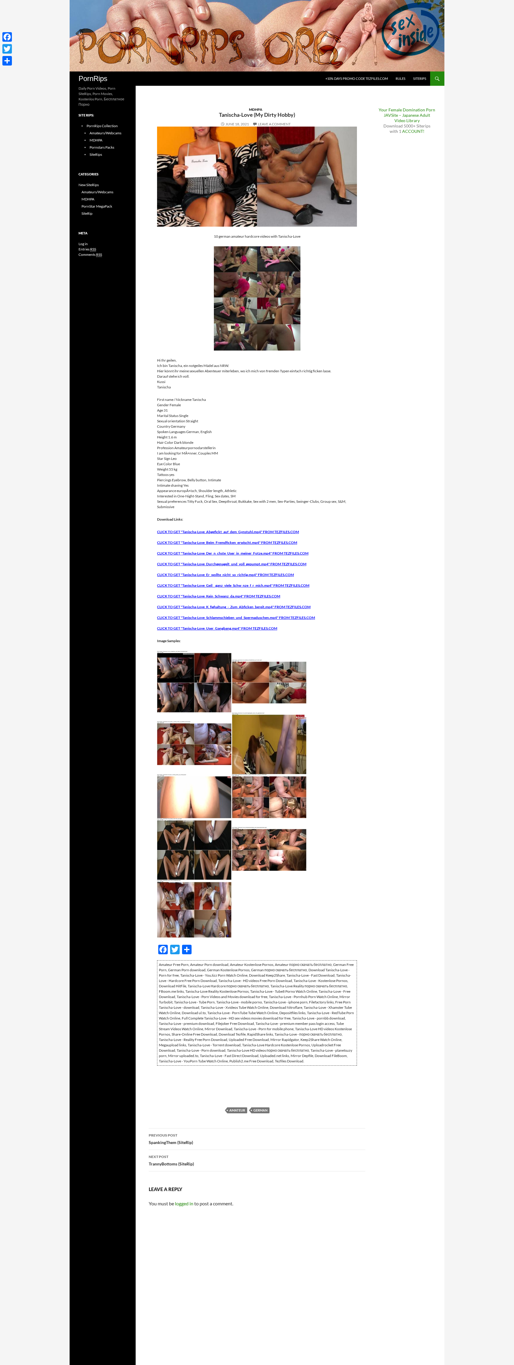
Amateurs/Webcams (105, 133)
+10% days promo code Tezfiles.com (356, 78)
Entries (87, 249)
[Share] (7, 61)
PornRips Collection (102, 126)
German (260, 1110)
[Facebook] (7, 37)
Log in (83, 244)
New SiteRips (89, 185)
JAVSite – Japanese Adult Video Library (407, 118)
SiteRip (87, 213)
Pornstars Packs (102, 147)
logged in (184, 1203)
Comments (90, 254)
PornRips (93, 78)
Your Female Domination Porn (407, 109)
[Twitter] (7, 49)
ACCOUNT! (413, 131)
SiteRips (419, 78)
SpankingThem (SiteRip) (171, 1139)
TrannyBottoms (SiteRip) (171, 1160)
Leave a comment (274, 124)
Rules (400, 78)
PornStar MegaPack (97, 206)
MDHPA (255, 109)
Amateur (237, 1110)
